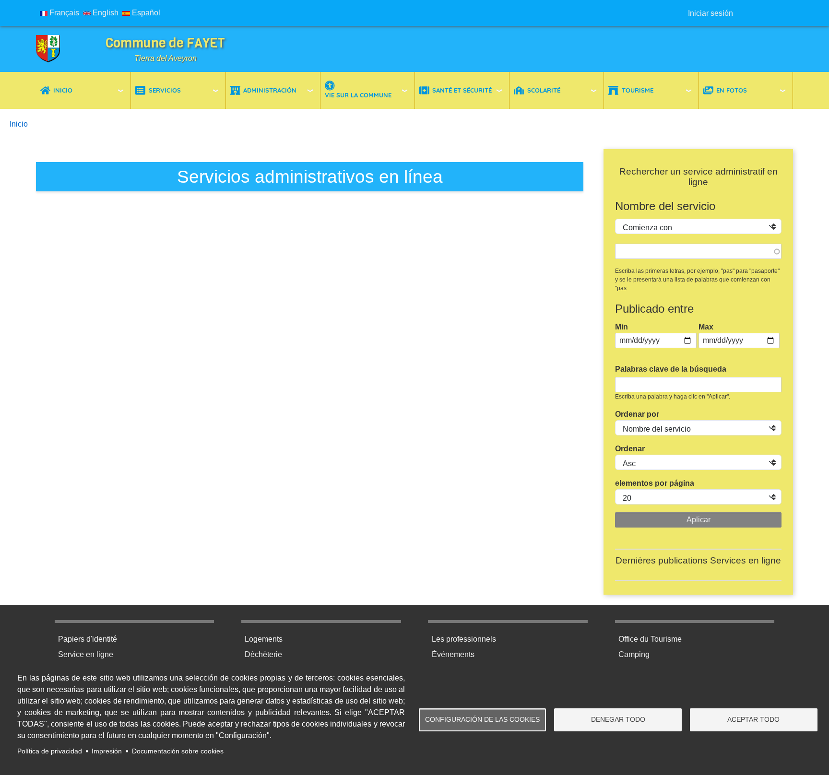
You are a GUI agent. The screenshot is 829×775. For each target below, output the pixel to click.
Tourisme (637, 90)
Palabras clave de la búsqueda (670, 369)
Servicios (165, 90)
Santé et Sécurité (462, 90)
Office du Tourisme (650, 639)
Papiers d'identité (87, 639)
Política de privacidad (49, 751)
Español (145, 13)
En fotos (731, 90)
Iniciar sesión (710, 13)
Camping (634, 654)
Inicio (62, 90)
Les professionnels (464, 639)
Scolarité (543, 90)
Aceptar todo (753, 719)
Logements (264, 639)
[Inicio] (55, 49)
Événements (453, 654)
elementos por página (654, 483)
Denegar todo (618, 719)
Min (621, 327)
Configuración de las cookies (482, 719)
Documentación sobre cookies (178, 751)
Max (706, 327)
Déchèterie (263, 654)
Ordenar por (637, 414)
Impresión (107, 751)
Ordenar (630, 449)
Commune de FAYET (165, 43)
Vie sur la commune (358, 95)
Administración (269, 90)
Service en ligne (85, 654)
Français (63, 13)
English (104, 13)
